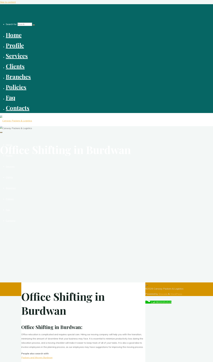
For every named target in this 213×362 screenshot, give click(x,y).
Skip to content (8, 2)
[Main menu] (1, 132)
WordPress (176, 293)
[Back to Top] (146, 285)
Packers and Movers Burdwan (37, 357)
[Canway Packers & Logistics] (16, 120)
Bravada (163, 293)
